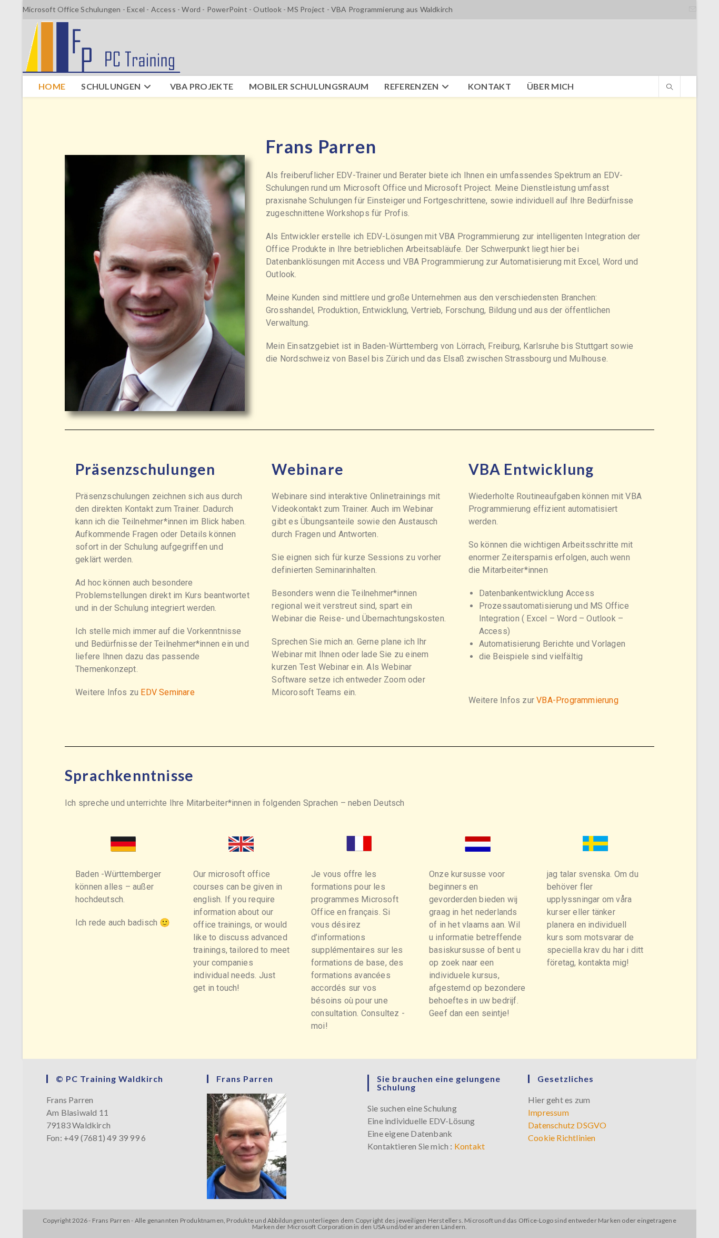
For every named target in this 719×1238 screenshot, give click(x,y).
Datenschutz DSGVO (567, 1125)
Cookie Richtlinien (562, 1138)
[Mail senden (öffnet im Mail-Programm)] (691, 9)
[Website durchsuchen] (669, 87)
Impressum (548, 1112)
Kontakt (469, 1146)
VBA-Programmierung (577, 700)
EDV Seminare (167, 692)
